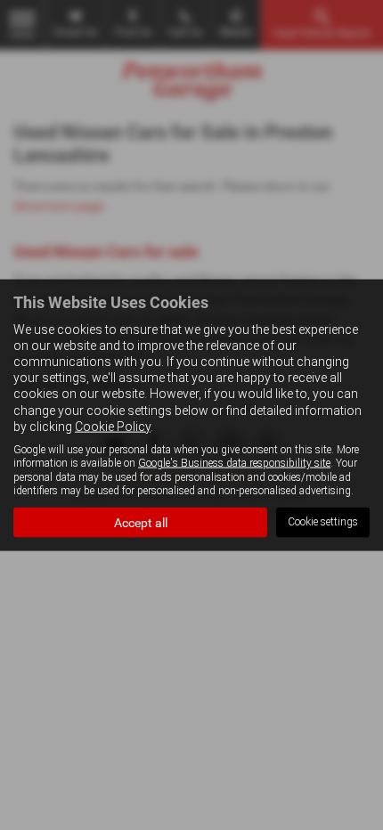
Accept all (140, 522)
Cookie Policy (113, 426)
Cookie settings (323, 522)
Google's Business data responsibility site (234, 463)
